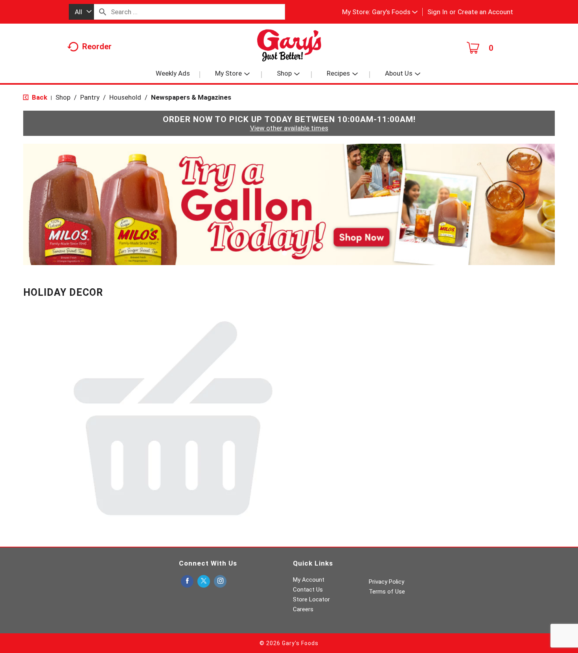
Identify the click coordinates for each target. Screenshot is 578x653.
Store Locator (311, 599)
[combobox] (81, 12)
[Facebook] (187, 581)
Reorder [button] (97, 46)
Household (125, 97)
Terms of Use (387, 591)
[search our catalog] (102, 12)
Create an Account (485, 12)
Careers (303, 609)
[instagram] (220, 581)
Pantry (89, 97)
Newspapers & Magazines (191, 97)
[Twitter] (203, 581)
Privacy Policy (386, 581)
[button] (395, 12)
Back (38, 97)
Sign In (437, 12)
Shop (62, 97)
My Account (308, 579)
